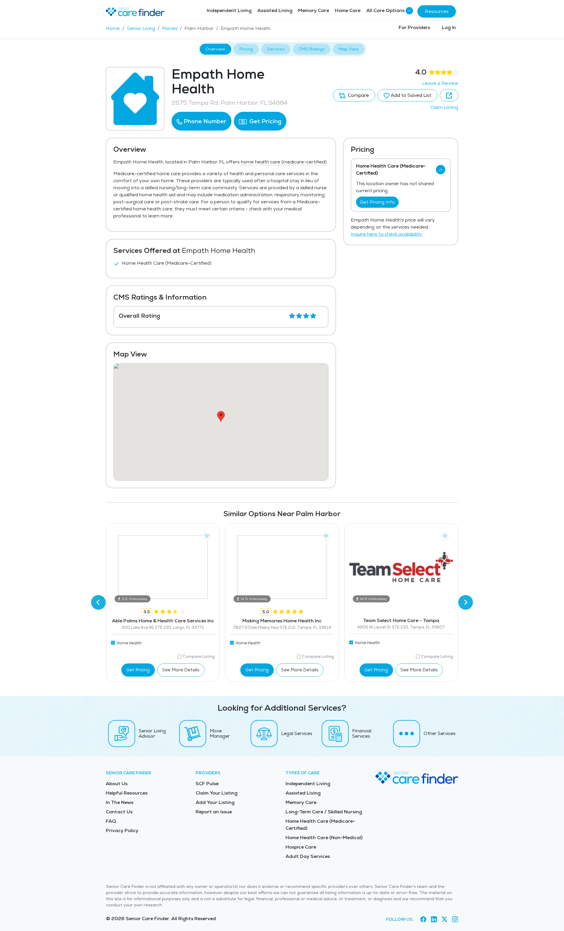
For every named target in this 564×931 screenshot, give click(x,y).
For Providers (414, 27)
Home (113, 28)
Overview (215, 49)
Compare (358, 95)
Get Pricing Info (377, 202)
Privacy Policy (122, 830)
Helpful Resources (126, 793)
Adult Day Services (308, 856)
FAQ (111, 821)
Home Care (347, 10)
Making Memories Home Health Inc (282, 621)
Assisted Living (274, 10)
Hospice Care (301, 847)
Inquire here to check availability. (386, 234)
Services (276, 49)
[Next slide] (465, 602)
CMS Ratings (312, 49)
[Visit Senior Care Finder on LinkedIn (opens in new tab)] (434, 919)
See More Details (180, 670)
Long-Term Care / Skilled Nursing (324, 812)
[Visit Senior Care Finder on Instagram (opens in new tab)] (455, 919)
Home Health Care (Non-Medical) (324, 837)
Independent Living (229, 10)
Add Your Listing (215, 802)
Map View (349, 49)
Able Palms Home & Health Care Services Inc (163, 621)
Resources (437, 11)
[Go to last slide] (98, 602)
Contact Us (119, 812)
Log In (449, 27)
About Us (116, 783)
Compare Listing (199, 656)
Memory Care (313, 10)
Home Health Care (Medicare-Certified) (320, 824)
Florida (169, 28)
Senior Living (141, 28)
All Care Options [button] (385, 10)
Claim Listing (444, 107)
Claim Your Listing (216, 793)
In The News (119, 802)
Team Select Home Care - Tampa (401, 620)
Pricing (246, 49)
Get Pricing (264, 121)
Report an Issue (214, 812)
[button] (201, 121)
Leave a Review (440, 83)
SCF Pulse (207, 783)
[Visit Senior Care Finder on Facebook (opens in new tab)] (423, 919)
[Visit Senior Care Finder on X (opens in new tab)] (444, 919)
